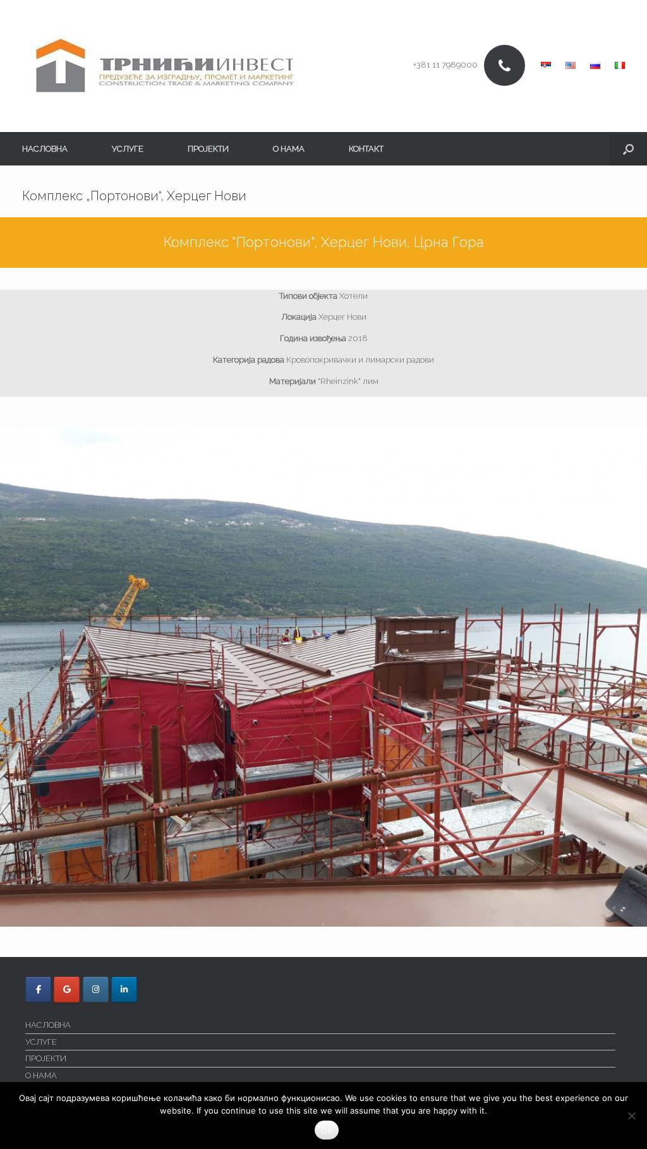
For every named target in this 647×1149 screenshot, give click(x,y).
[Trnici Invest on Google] (67, 989)
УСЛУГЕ (127, 148)
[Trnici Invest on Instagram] (96, 989)
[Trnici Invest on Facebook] (38, 989)
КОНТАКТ (366, 148)
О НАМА (289, 148)
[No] (631, 1115)
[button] (628, 148)
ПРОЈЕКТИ (208, 148)
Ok (326, 1130)
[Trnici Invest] (165, 66)
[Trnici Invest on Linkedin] (124, 989)
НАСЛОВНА (45, 148)
